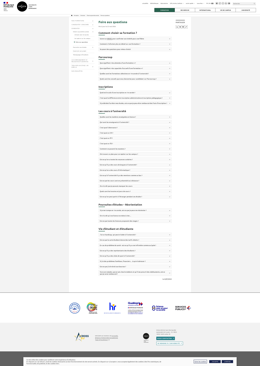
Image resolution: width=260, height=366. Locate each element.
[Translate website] (212, 3)
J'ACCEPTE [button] (215, 361)
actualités (145, 3)
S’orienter (76, 28)
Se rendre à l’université (169, 343)
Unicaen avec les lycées (82, 35)
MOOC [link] (109, 39)
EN (209, 3)
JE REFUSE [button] (227, 361)
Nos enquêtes (77, 71)
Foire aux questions (105, 15)
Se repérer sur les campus (82, 38)
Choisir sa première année (81, 31)
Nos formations (78, 21)
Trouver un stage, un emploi (80, 66)
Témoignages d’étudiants (80, 55)
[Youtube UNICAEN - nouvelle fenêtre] (229, 3)
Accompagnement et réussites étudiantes (80, 60)
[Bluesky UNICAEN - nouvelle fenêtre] (217, 3)
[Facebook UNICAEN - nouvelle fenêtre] (220, 3)
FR (207, 3)
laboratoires (164, 3)
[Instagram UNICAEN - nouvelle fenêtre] (223, 3)
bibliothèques (154, 3)
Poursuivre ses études (80, 47)
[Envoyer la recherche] (254, 3)
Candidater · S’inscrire (80, 24)
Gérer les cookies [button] (200, 361)
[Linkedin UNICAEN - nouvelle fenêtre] (226, 3)
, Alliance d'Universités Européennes (106, 338)
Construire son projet (79, 51)
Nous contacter (164, 338)
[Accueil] (71, 15)
